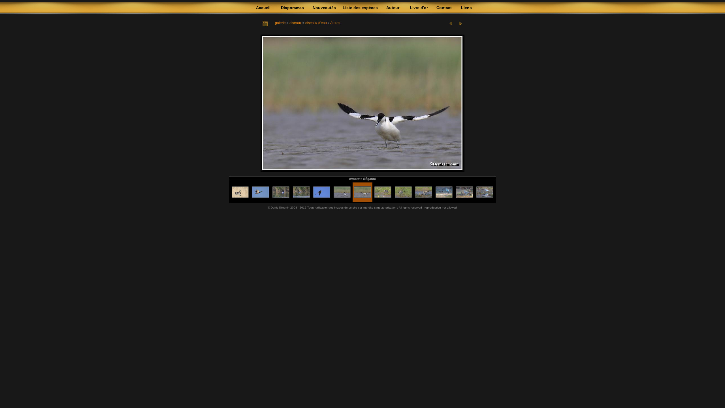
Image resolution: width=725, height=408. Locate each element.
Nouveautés (324, 7)
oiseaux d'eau (316, 23)
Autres (335, 23)
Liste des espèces (360, 7)
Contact (444, 7)
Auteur (392, 7)
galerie (280, 23)
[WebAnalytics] (362, 215)
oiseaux (295, 23)
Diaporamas (292, 7)
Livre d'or (419, 7)
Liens (466, 7)
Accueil (263, 7)
